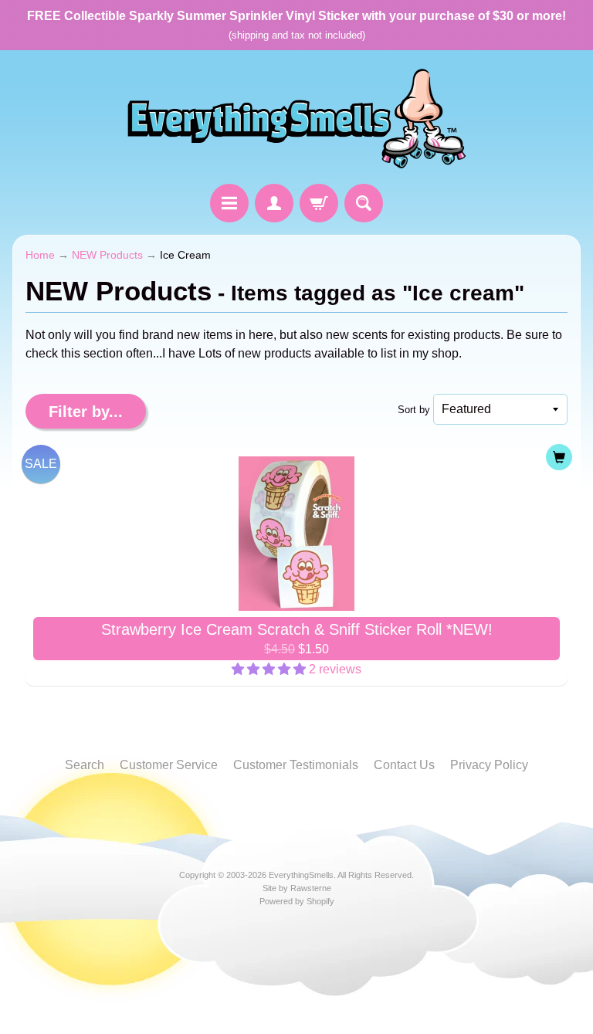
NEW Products (107, 255)
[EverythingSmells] (296, 119)
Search (84, 764)
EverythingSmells (301, 875)
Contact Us (404, 764)
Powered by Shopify (296, 901)
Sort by (414, 409)
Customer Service (169, 764)
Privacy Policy (489, 764)
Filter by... (86, 411)
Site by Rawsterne (297, 888)
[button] (270, 669)
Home (40, 255)
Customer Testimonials (295, 764)
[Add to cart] (559, 457)
